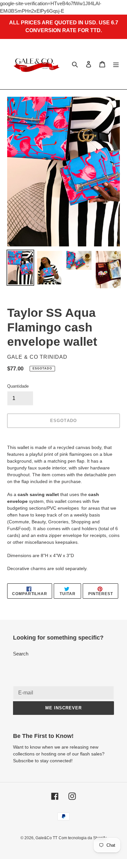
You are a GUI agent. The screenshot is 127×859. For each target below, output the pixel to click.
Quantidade (18, 386)
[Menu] (116, 64)
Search (20, 653)
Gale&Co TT (46, 838)
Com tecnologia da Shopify (82, 838)
